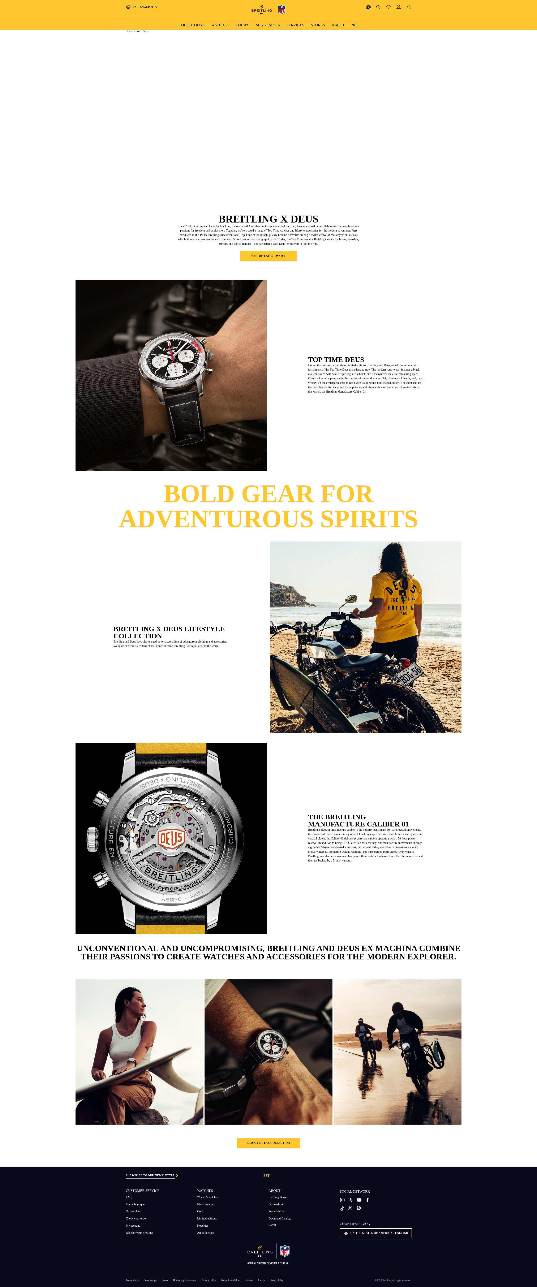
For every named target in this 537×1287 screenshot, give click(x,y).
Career (272, 1224)
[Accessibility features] (368, 7)
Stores (318, 25)
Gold (200, 1211)
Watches (220, 25)
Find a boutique (135, 1204)
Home (129, 31)
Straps (242, 25)
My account (133, 1225)
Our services (133, 1211)
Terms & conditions (230, 1280)
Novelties (202, 1225)
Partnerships (275, 1204)
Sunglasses (268, 25)
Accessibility (276, 1280)
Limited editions (207, 1218)
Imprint (261, 1280)
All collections (205, 1232)
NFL (354, 25)
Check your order (136, 1218)
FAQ (129, 1197)
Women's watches (207, 1197)
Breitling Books (277, 1197)
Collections (192, 25)
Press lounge (150, 1280)
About (338, 25)
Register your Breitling (139, 1232)
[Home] (268, 9)
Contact (249, 1280)
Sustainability (276, 1211)
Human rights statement (185, 1280)
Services (295, 25)
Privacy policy (209, 1280)
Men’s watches (205, 1204)
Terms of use (132, 1280)
